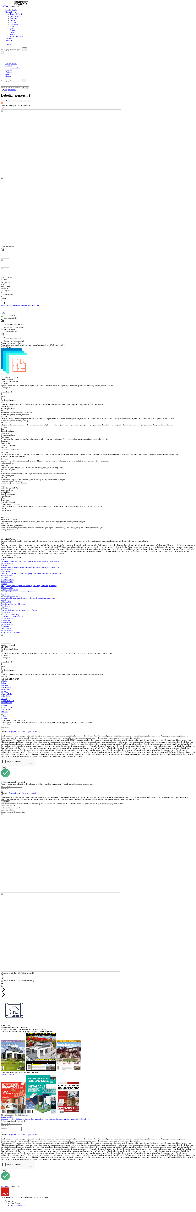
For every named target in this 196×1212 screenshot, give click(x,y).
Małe (12, 28)
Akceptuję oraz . (18, 793)
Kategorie (9, 12)
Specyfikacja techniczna (21, 305)
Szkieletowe (14, 24)
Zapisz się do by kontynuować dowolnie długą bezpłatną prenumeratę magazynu (45, 1119)
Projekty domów (11, 10)
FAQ (7, 42)
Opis (37, 305)
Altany (12, 34)
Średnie (12, 30)
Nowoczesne (14, 16)
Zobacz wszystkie (16, 36)
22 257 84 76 (5, 6)
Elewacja (9, 305)
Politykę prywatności (28, 793)
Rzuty (3, 305)
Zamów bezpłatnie (7, 1074)
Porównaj (8, 38)
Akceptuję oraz (19, 732)
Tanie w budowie (16, 14)
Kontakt (8, 45)
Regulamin (13, 732)
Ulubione (8, 40)
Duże (12, 32)
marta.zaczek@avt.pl (17, 1205)
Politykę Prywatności (28, 732)
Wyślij (4, 767)
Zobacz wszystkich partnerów (11, 632)
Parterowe (13, 18)
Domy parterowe (16, 68)
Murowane (14, 22)
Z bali (12, 26)
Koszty (33, 305)
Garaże (12, 20)
